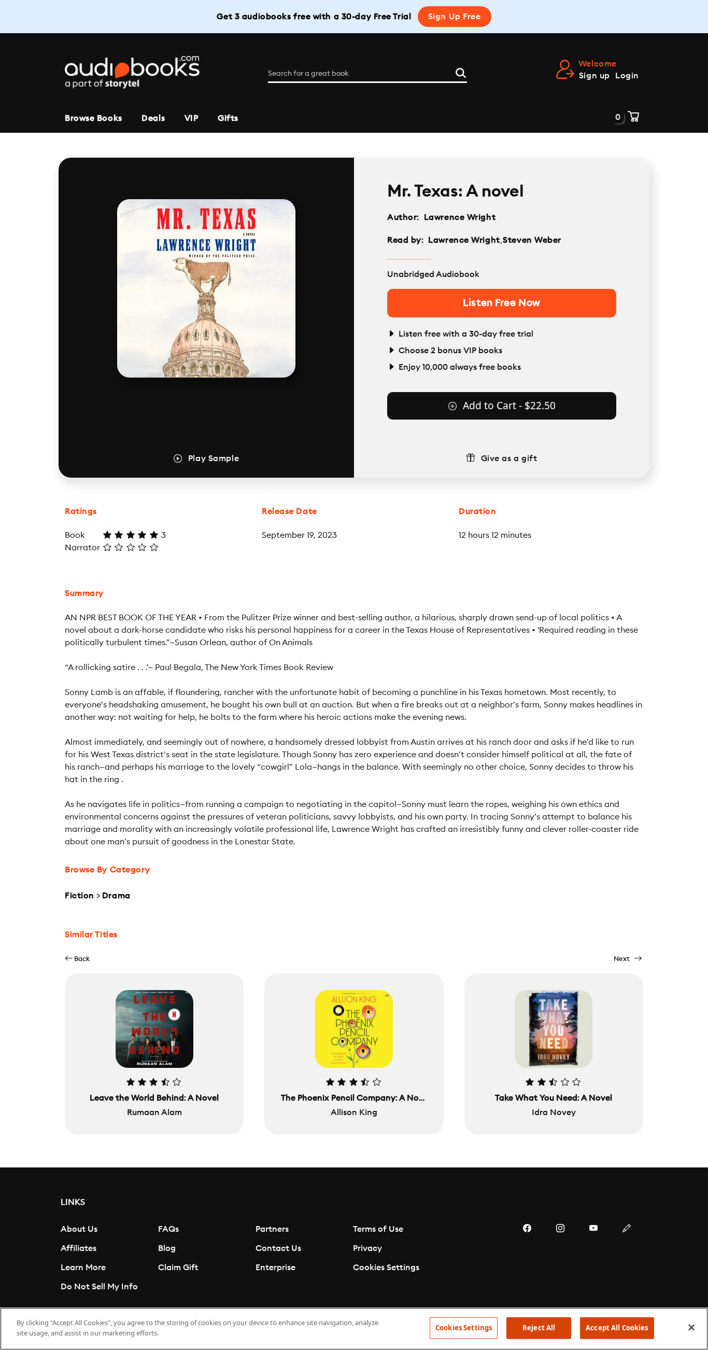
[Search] (460, 71)
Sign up (594, 76)
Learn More (83, 1267)
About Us (79, 1229)
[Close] (691, 1327)
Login (627, 76)
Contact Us (278, 1248)
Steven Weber (532, 240)
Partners (272, 1229)
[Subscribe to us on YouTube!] (593, 1259)
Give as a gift (509, 458)
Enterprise (275, 1267)
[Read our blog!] (626, 1259)
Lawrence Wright (459, 217)
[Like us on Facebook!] (527, 1259)
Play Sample (213, 458)
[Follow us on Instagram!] (560, 1259)
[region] (354, 1328)
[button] (77, 958)
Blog (167, 1248)
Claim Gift (178, 1267)
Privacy (367, 1248)
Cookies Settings (386, 1267)
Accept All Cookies (617, 1327)
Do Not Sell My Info (99, 1287)
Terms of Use (378, 1229)
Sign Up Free (454, 16)
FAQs (168, 1229)
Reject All (538, 1327)
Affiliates (78, 1248)
